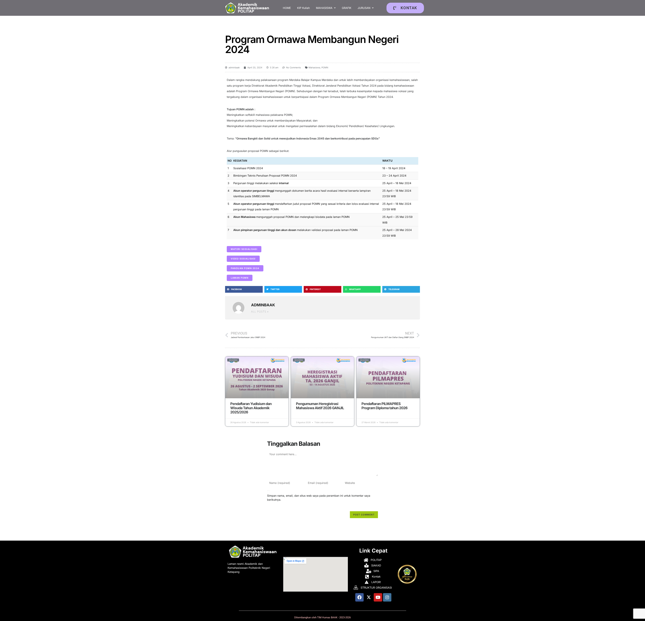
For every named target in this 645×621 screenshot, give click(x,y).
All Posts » (260, 311)
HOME (287, 8)
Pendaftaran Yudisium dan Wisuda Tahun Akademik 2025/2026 (251, 408)
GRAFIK (346, 8)
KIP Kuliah (303, 8)
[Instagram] (387, 597)
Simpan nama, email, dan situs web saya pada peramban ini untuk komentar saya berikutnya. (318, 497)
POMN (324, 67)
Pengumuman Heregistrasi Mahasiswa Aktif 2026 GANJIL (320, 406)
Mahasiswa (314, 67)
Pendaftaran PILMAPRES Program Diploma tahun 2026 (384, 406)
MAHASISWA (324, 8)
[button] (325, 8)
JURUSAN (364, 8)
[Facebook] (359, 597)
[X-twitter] (368, 597)
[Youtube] (378, 597)
